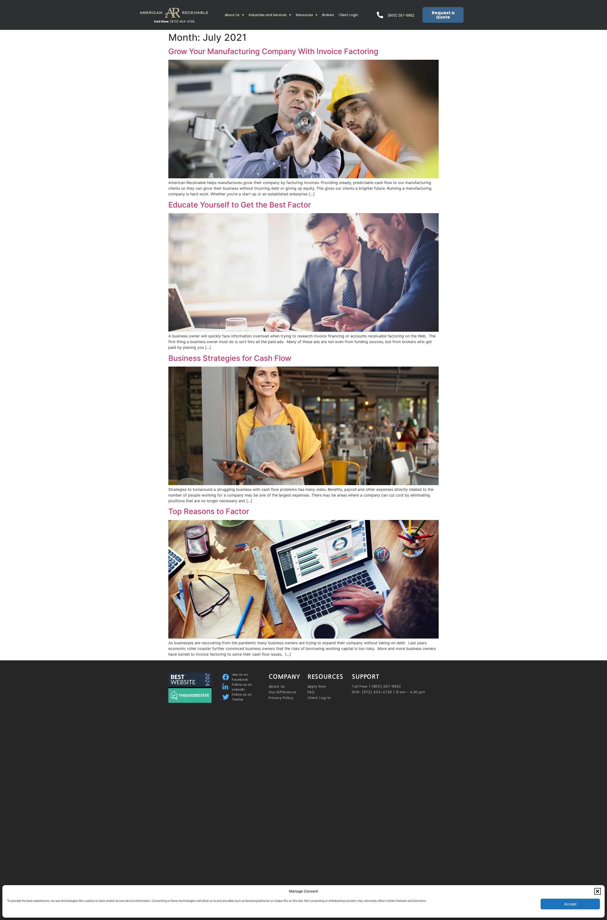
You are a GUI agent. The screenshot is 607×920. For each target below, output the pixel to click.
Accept (570, 904)
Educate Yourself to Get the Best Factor (239, 204)
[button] (597, 891)
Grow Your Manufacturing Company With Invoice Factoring (273, 51)
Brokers (328, 15)
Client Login (348, 15)
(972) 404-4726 (174, 21)
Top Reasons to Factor (208, 511)
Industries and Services (268, 15)
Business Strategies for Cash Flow (229, 358)
